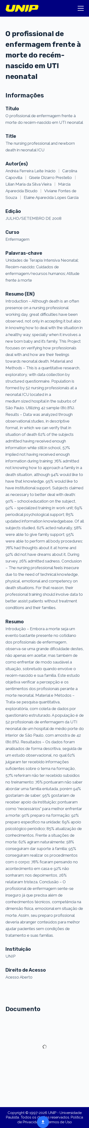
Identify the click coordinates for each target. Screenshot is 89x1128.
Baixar (41, 1121)
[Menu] (81, 8)
